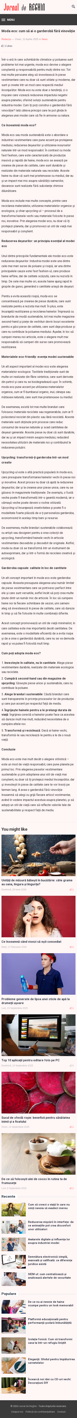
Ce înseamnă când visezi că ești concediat (31, 941)
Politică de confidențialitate (40, 1411)
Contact (61, 1411)
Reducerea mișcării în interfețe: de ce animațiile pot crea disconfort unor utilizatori (51, 1225)
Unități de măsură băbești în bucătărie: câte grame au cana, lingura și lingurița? (37, 882)
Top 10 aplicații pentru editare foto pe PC (30, 1060)
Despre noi (17, 1411)
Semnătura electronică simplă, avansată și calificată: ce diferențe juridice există (50, 1260)
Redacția (6, 39)
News (45, 39)
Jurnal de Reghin (28, 1406)
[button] (8, 20)
